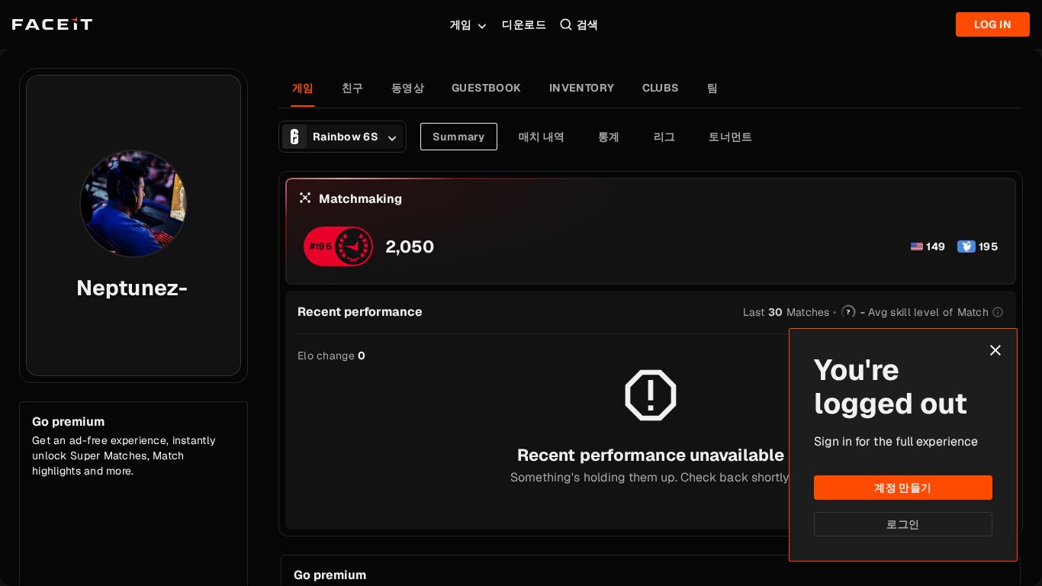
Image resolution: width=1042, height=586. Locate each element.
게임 (461, 24)
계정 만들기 (903, 487)
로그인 (902, 524)
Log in (992, 24)
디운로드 (524, 24)
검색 (588, 24)
